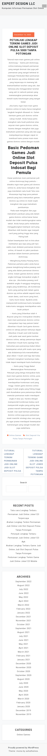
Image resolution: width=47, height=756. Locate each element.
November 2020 (23, 667)
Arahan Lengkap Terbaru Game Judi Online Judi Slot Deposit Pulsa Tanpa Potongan (23, 549)
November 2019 (23, 714)
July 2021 (23, 636)
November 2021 (23, 620)
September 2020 (23, 675)
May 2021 (23, 644)
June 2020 (24, 687)
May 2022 (23, 597)
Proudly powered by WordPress (23, 747)
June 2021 (24, 640)
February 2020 (23, 702)
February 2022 (23, 609)
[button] (44, 6)
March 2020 (23, 699)
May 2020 (23, 691)
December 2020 (23, 663)
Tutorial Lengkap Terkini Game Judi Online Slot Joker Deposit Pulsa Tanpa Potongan (34, 462)
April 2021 (23, 648)
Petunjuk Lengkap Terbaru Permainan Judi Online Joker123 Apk (23, 538)
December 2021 (23, 617)
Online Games (15, 435)
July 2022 (23, 589)
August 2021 (23, 632)
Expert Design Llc (18, 4)
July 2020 (23, 683)
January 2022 (23, 613)
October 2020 (23, 671)
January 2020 (23, 706)
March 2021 (23, 652)
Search (23, 482)
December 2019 (23, 710)
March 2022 (23, 605)
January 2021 (23, 659)
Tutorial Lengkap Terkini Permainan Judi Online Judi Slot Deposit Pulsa (12, 460)
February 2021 (23, 656)
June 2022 (24, 593)
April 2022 (23, 601)
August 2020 (23, 679)
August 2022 (23, 585)
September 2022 (23, 581)
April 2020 (23, 695)
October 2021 (23, 624)
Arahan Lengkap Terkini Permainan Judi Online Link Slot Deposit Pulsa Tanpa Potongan (23, 526)
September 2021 (23, 628)
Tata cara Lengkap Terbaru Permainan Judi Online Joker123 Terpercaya (23, 514)
